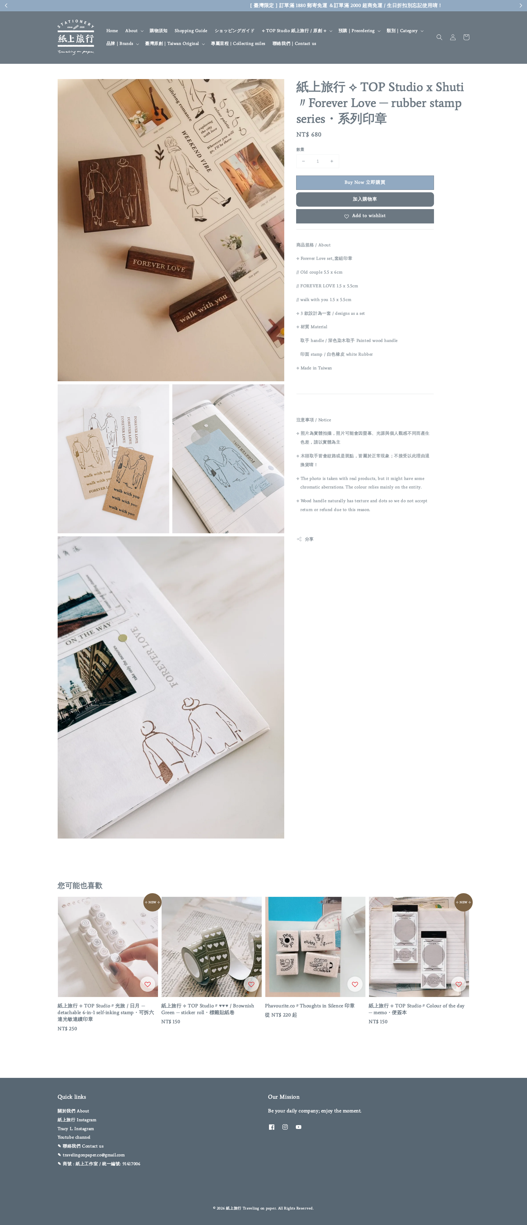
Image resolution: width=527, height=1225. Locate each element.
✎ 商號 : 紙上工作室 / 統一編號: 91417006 (99, 1163)
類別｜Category (402, 30)
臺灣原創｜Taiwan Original (172, 43)
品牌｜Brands (119, 43)
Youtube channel (74, 1137)
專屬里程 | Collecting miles (238, 43)
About (131, 30)
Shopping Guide (191, 30)
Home (112, 30)
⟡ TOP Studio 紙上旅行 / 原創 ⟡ (294, 30)
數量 (300, 149)
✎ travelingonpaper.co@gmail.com (91, 1155)
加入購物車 (365, 199)
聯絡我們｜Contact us (294, 43)
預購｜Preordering (357, 30)
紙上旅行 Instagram (77, 1119)
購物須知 (158, 30)
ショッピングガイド (235, 30)
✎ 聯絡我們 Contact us (80, 1146)
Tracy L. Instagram (76, 1128)
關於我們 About (73, 1111)
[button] (439, 37)
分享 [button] (309, 539)
